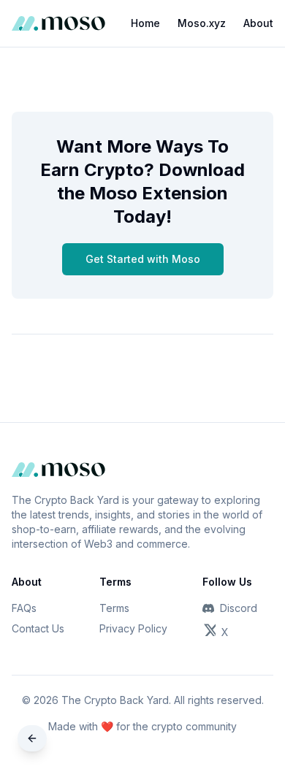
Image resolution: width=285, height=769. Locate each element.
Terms (114, 608)
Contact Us (38, 628)
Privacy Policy (133, 628)
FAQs (24, 608)
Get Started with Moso (143, 259)
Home (145, 23)
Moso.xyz (202, 23)
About (258, 23)
